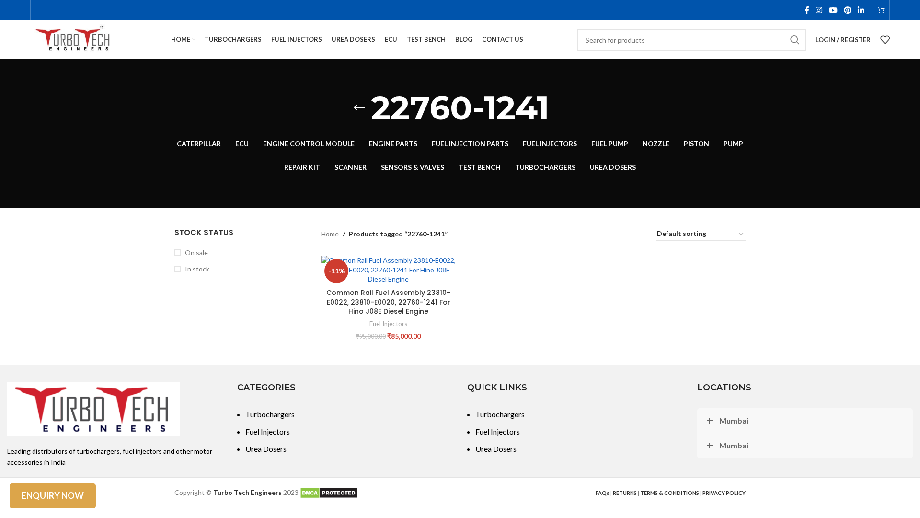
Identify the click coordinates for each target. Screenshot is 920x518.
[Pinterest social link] (847, 10)
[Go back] (359, 108)
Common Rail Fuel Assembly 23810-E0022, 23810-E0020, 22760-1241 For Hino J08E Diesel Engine (388, 302)
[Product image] (388, 270)
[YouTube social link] (833, 10)
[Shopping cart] (881, 10)
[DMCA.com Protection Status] (329, 492)
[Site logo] (73, 39)
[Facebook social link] (806, 10)
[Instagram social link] (819, 10)
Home (330, 234)
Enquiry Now (53, 495)
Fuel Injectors (388, 324)
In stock (197, 269)
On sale (196, 252)
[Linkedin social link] (861, 10)
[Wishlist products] (885, 39)
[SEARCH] (795, 40)
